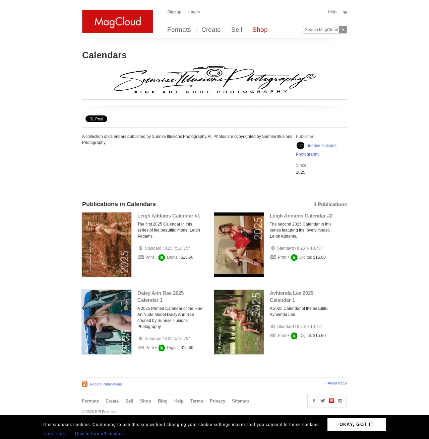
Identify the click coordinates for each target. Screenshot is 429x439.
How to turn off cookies (99, 434)
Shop (260, 30)
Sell (236, 30)
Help (332, 12)
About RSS (337, 383)
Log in (194, 12)
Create (211, 30)
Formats (179, 30)
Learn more (55, 434)
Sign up (174, 12)
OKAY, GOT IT (357, 424)
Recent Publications (106, 384)
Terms (196, 401)
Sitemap (240, 401)
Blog (163, 401)
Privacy (217, 401)
